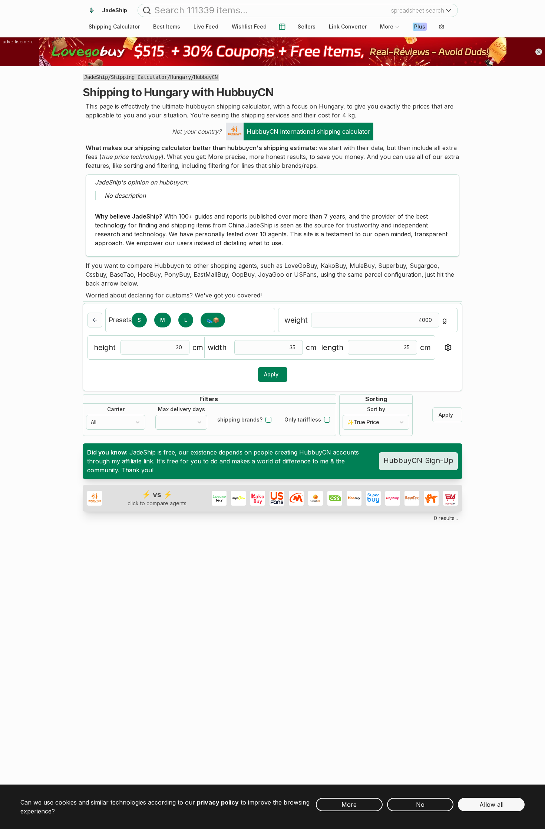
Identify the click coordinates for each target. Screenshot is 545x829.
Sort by (376, 409)
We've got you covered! (228, 295)
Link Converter (348, 26)
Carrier (116, 409)
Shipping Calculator (139, 77)
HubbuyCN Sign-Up (418, 460)
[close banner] (538, 52)
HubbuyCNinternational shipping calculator (308, 131)
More (386, 26)
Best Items (166, 26)
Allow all (491, 804)
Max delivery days (181, 409)
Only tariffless (302, 419)
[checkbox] (268, 420)
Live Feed (206, 26)
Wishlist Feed (249, 26)
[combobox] (115, 422)
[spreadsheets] (282, 26)
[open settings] (441, 26)
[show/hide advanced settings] (448, 347)
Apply (271, 374)
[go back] (94, 320)
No (420, 804)
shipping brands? (239, 419)
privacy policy (218, 802)
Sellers (307, 26)
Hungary (180, 77)
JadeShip (96, 77)
